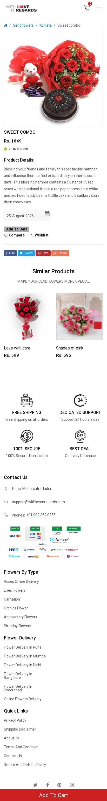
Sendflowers (23, 25)
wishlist (41, 235)
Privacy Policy (15, 720)
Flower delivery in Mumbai (25, 656)
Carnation (12, 599)
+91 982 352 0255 (41, 515)
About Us (11, 738)
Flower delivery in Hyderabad (18, 688)
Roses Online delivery (21, 581)
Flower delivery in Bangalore (18, 675)
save (45, 253)
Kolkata (45, 25)
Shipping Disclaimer (20, 729)
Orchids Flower (16, 608)
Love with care (17, 348)
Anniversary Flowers (20, 617)
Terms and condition (21, 747)
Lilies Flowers (14, 590)
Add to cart (16, 229)
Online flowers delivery (23, 699)
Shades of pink (69, 348)
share (63, 253)
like (12, 253)
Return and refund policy (25, 765)
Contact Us (13, 756)
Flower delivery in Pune (23, 647)
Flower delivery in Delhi (22, 665)
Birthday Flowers (17, 626)
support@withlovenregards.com (38, 502)
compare (17, 235)
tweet (28, 253)
